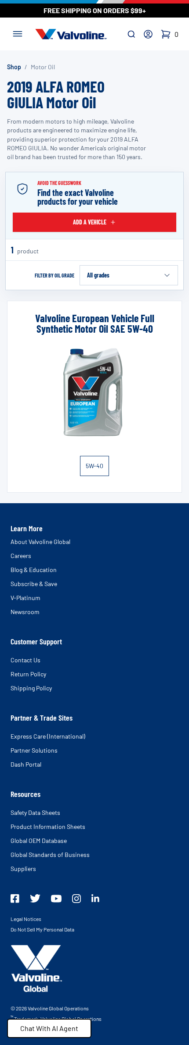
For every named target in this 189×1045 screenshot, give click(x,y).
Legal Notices (26, 919)
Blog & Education (34, 569)
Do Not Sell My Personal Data (42, 929)
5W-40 (94, 465)
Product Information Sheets (48, 826)
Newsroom (25, 611)
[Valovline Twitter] (35, 898)
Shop (14, 67)
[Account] (148, 34)
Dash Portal (26, 764)
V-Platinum (25, 597)
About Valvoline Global (40, 541)
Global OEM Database (39, 840)
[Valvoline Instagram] (76, 898)
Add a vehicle (89, 222)
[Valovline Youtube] (56, 898)
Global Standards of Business (50, 854)
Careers (21, 555)
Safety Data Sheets (35, 812)
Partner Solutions (34, 750)
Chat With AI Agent (49, 1028)
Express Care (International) (48, 736)
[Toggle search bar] (131, 34)
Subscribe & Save (34, 583)
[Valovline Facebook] (15, 898)
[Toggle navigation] (18, 33)
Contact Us (25, 660)
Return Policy (28, 674)
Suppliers (23, 868)
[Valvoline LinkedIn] (95, 898)
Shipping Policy (31, 688)
